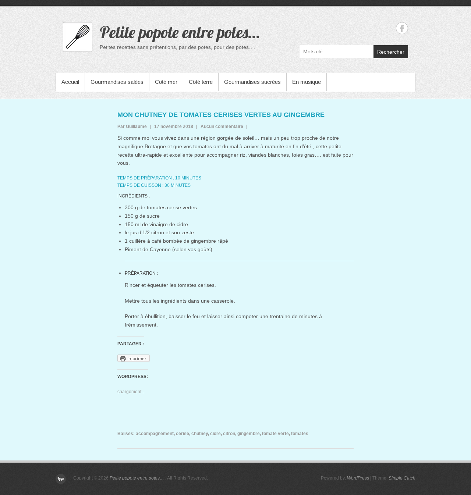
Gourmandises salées (117, 82)
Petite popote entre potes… (179, 32)
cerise (182, 433)
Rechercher (390, 52)
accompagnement (155, 433)
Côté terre (201, 82)
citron (229, 433)
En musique (306, 82)
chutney (199, 433)
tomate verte (275, 433)
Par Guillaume (132, 126)
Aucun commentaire (222, 126)
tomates (299, 433)
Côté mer (166, 82)
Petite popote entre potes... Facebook (402, 28)
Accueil (70, 82)
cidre (215, 433)
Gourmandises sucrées (252, 82)
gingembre (248, 433)
